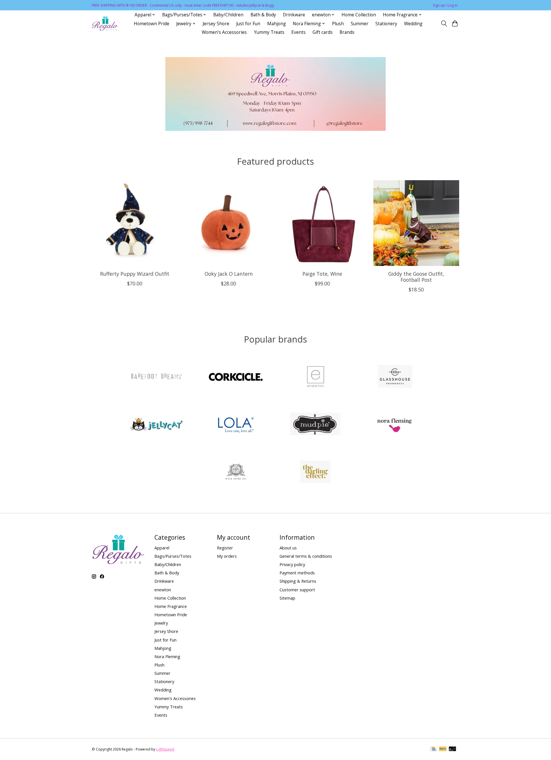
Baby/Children (228, 15)
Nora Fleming (167, 656)
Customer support (297, 589)
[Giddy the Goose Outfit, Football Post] (416, 223)
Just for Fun (248, 24)
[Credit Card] (433, 749)
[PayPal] (443, 749)
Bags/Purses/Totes (172, 556)
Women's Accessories (224, 32)
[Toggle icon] (444, 23)
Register (225, 548)
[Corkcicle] (235, 377)
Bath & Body (263, 15)
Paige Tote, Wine (322, 273)
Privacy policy (292, 564)
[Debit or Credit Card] (452, 749)
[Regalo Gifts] (105, 24)
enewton (162, 589)
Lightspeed (165, 749)
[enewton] (315, 377)
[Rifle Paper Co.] (235, 472)
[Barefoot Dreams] (156, 377)
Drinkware (294, 15)
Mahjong (276, 24)
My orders (227, 556)
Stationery (386, 24)
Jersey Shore (216, 24)
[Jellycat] (156, 425)
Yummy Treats (269, 32)
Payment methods (297, 573)
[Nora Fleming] (395, 425)
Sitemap (287, 598)
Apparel (161, 548)
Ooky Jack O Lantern (229, 273)
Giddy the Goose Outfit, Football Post (416, 276)
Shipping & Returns (298, 581)
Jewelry (161, 623)
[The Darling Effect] (315, 472)
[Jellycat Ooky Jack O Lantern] (228, 223)
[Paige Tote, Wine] (322, 223)
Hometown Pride (151, 24)
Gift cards (323, 32)
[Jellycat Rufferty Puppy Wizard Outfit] (135, 223)
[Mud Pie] (315, 425)
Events (298, 32)
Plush (338, 24)
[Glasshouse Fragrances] (395, 377)
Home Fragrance (170, 606)
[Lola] (235, 425)
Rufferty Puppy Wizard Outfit (134, 273)
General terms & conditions (306, 556)
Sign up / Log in (445, 5)
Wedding (413, 24)
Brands (346, 32)
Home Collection (359, 15)
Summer (359, 24)
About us (288, 548)
